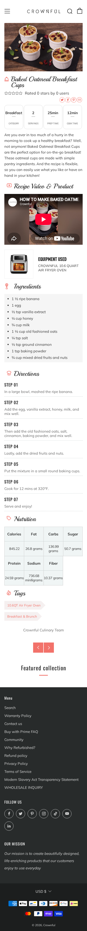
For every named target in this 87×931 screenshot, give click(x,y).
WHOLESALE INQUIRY (23, 787)
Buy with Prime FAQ (21, 731)
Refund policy (15, 755)
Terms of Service (17, 771)
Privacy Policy (16, 763)
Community (13, 739)
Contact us (13, 723)
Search (10, 707)
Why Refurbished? (19, 747)
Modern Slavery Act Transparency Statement (41, 779)
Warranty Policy (17, 715)
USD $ (41, 891)
